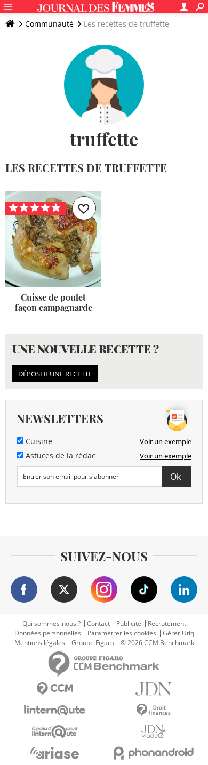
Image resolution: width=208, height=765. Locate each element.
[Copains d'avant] (54, 731)
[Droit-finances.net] (153, 710)
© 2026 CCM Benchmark (157, 643)
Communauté (49, 24)
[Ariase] (54, 753)
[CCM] (54, 689)
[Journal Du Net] (153, 689)
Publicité (128, 623)
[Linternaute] (54, 710)
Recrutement (167, 623)
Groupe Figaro (92, 643)
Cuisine (37, 441)
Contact (98, 623)
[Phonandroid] (153, 753)
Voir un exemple (165, 441)
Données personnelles (47, 633)
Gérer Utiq (178, 633)
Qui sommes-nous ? (51, 623)
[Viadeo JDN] (153, 731)
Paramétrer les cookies (121, 633)
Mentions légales (39, 643)
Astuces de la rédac (59, 456)
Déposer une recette (55, 374)
